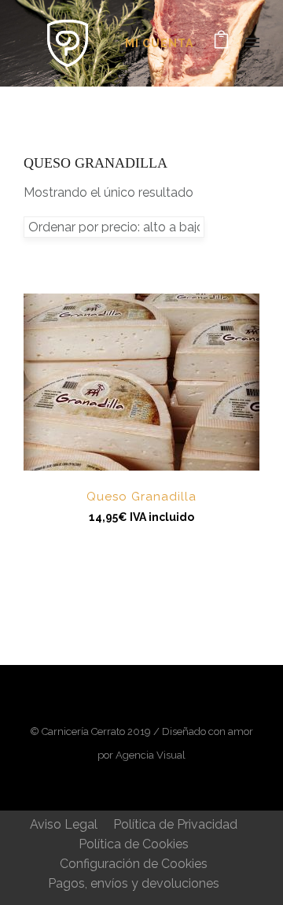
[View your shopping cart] (221, 42)
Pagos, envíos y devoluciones (133, 883)
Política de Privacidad (175, 824)
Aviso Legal (63, 824)
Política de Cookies (134, 844)
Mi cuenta (159, 43)
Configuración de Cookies (134, 863)
